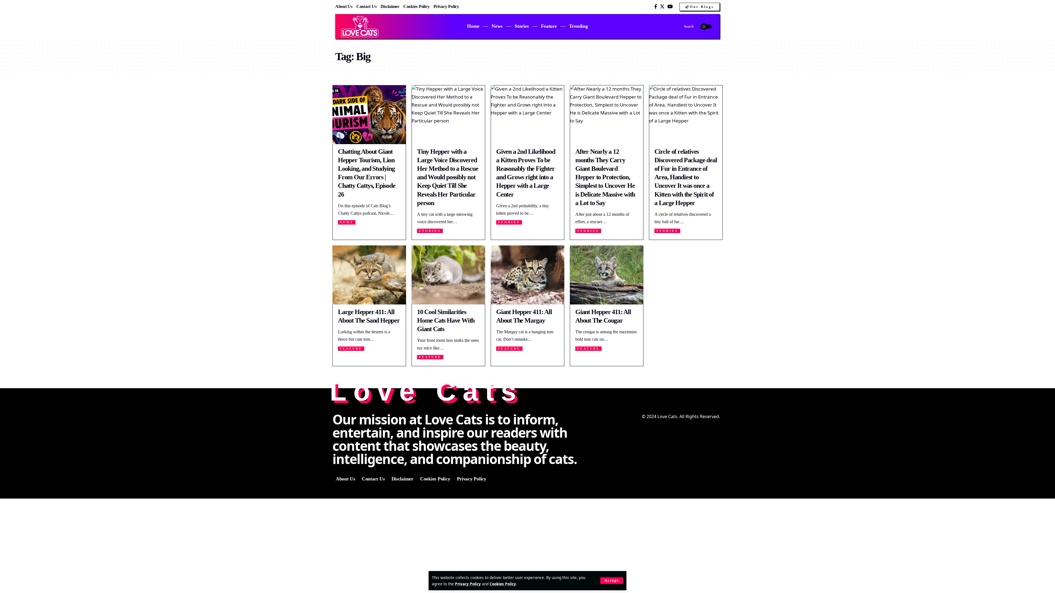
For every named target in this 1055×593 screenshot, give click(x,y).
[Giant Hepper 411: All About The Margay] (527, 274)
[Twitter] (662, 7)
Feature (351, 348)
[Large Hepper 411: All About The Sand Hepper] (369, 274)
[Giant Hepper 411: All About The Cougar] (606, 274)
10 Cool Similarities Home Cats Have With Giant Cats (445, 320)
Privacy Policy (468, 583)
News (347, 222)
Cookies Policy (503, 583)
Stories (430, 230)
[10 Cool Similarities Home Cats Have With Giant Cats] (448, 274)
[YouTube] (670, 7)
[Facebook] (656, 7)
